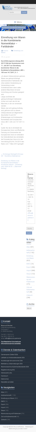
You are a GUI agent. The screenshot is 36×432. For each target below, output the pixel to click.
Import (28, 270)
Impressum (4, 376)
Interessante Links (6, 373)
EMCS (28, 264)
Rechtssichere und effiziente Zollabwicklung (13, 27)
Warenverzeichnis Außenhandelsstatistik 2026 (15, 367)
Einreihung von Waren (7, 398)
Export (28, 267)
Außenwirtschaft (6, 395)
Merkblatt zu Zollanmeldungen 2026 (12, 363)
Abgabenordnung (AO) (8, 370)
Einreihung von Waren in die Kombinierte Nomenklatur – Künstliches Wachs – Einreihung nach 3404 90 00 (11, 164)
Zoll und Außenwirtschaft (30, 289)
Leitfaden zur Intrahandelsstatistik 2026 (13, 357)
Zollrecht (29, 295)
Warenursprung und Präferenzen (30, 279)
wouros (5, 51)
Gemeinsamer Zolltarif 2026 (9, 354)
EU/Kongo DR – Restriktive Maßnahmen (12, 155)
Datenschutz (5, 379)
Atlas (28, 247)
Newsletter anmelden (7, 382)
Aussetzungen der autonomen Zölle (12, 360)
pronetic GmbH (22, 428)
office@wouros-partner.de (13, 338)
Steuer (28, 274)
